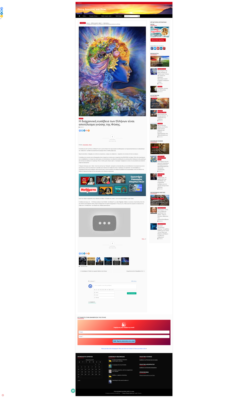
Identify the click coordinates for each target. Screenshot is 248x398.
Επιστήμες (160, 175)
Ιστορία (159, 68)
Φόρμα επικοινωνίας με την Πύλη (147, 375)
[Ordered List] (102, 289)
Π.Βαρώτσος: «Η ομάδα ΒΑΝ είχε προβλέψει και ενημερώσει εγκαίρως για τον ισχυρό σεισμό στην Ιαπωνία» (163, 182)
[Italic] (97, 289)
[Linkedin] (84, 131)
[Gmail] (86, 131)
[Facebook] (80, 131)
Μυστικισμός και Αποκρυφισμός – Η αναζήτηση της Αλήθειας (163, 116)
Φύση (90, 144)
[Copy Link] (1, 16)
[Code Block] (107, 289)
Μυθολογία (154, 53)
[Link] (109, 289)
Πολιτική (159, 159)
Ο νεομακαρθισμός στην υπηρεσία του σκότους (158, 201)
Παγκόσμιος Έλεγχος (161, 158)
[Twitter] (82, 131)
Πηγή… (143, 239)
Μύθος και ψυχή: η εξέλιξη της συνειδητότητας (159, 62)
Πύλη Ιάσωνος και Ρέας (92, 9)
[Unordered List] (104, 289)
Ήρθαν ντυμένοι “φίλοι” (106, 16)
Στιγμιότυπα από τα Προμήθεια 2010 (135, 271)
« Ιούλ (79, 380)
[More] (89, 131)
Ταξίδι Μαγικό (119, 16)
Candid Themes (137, 393)
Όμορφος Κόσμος (93, 16)
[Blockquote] (106, 289)
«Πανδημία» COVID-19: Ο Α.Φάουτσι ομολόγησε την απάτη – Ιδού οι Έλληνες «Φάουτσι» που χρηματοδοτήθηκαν (163, 214)
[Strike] (100, 289)
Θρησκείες (81, 118)
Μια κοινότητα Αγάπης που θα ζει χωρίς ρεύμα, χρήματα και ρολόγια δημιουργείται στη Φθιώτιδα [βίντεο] (163, 130)
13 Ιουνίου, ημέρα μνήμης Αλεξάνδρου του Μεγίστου (159, 149)
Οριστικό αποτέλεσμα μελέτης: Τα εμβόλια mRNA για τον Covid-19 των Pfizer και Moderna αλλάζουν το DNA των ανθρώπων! (163, 231)
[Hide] (0, 18)
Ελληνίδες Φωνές (156, 141)
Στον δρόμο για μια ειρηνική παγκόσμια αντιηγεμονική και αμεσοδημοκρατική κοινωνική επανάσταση (163, 165)
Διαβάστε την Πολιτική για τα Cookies (149, 359)
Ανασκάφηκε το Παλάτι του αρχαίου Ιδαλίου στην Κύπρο (94, 271)
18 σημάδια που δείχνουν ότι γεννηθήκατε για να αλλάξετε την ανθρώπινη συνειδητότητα (159, 102)
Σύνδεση (134, 281)
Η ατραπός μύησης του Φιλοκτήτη (163, 89)
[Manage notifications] (3, 395)
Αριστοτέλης (86, 144)
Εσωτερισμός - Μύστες (162, 112)
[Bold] (95, 289)
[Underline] (98, 289)
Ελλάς (84, 16)
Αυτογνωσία (154, 95)
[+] (112, 289)
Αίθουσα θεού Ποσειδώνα (158, 40)
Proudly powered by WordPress (113, 393)
